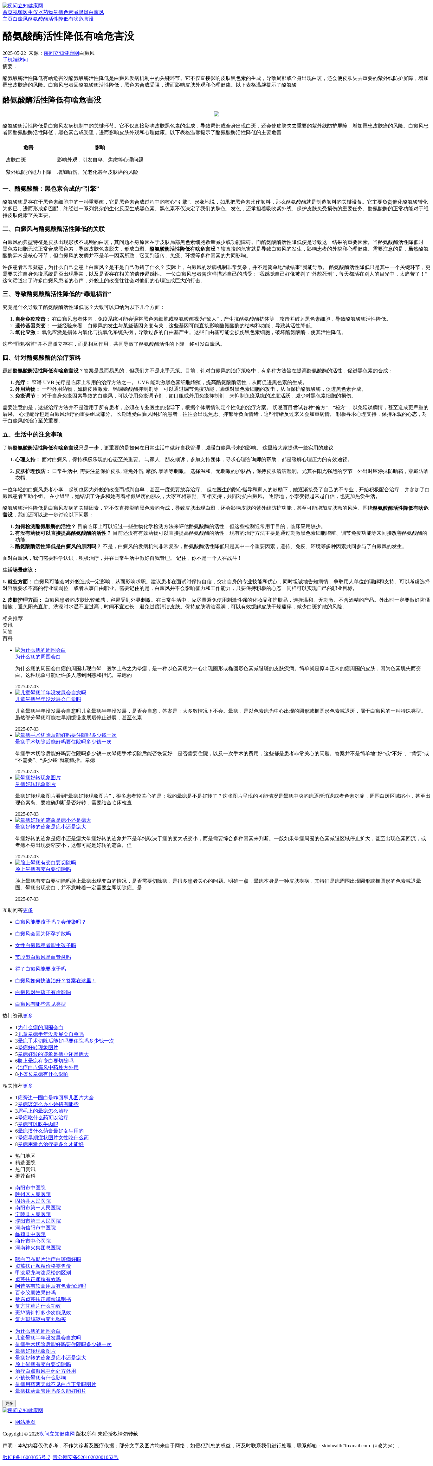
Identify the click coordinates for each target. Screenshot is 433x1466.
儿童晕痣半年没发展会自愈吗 (48, 699)
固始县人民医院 (33, 1201)
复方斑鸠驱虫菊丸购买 (40, 1319)
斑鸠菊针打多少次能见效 (43, 1312)
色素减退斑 (76, 12)
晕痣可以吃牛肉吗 (38, 1124)
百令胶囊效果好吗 (35, 1292)
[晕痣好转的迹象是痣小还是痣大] (53, 820)
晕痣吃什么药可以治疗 (43, 1117)
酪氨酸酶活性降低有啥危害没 (61, 19)
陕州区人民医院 (33, 1194)
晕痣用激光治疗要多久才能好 (51, 1144)
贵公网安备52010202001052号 (86, 1457)
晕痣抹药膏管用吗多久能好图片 (50, 1391)
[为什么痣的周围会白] (40, 650)
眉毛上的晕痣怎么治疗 (43, 1111)
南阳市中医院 (30, 1187)
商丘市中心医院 (33, 1241)
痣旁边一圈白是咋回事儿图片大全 (56, 1097)
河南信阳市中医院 (35, 1227)
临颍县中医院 (30, 1234)
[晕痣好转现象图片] (38, 777)
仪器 (38, 12)
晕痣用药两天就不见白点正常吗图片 (55, 1384)
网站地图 (25, 1422)
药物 (48, 12)
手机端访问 (15, 59)
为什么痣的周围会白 (38, 656)
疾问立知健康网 (61, 53)
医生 (28, 12)
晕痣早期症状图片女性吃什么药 (53, 1137)
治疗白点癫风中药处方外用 (48, 1067)
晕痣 (58, 12)
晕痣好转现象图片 (35, 784)
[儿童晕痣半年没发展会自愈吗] (50, 692)
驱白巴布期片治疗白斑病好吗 (48, 1259)
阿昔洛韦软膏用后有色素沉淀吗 (50, 1286)
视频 (18, 12)
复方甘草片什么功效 (38, 1306)
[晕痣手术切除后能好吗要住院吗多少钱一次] (66, 735)
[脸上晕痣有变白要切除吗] (45, 862)
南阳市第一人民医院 (38, 1207)
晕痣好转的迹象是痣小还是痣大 (50, 826)
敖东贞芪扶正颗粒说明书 (43, 1299)
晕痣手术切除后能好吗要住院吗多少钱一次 (63, 741)
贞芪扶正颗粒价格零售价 (43, 1266)
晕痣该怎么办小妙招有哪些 (48, 1104)
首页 (8, 12)
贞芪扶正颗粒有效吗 (38, 1279)
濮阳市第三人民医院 (38, 1221)
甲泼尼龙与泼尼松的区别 (43, 1272)
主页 (8, 19)
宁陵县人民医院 (33, 1214)
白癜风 (96, 12)
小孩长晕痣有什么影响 (43, 1074)
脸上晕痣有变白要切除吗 (43, 869)
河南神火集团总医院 (38, 1247)
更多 (28, 910)
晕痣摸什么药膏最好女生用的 (51, 1131)
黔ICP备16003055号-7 (26, 1457)
